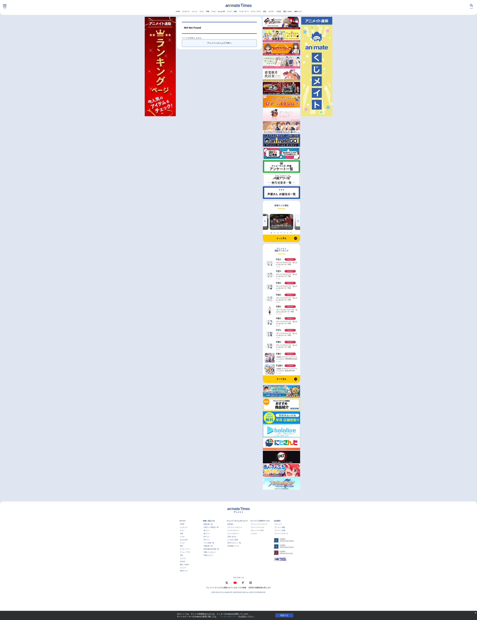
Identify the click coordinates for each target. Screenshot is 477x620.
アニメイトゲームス (257, 527)
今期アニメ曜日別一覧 (211, 527)
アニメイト (278, 524)
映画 (235, 11)
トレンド (194, 11)
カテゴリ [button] (182, 521)
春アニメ (207, 530)
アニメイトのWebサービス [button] (260, 521)
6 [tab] (288, 232)
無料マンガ (297, 11)
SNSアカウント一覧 (234, 543)
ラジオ (213, 11)
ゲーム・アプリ (256, 11)
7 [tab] (291, 232)
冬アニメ (207, 540)
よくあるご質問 (232, 540)
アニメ (202, 11)
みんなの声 (221, 11)
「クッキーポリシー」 (228, 617)
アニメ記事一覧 (209, 543)
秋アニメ (207, 536)
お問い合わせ (231, 536)
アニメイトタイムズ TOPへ (219, 43)
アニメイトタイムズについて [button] (237, 521)
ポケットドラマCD (257, 530)
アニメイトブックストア (259, 524)
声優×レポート (208, 555)
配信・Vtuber (287, 11)
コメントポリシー (233, 533)
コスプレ (271, 11)
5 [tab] (285, 232)
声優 (207, 11)
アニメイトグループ (281, 533)
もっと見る (281, 238)
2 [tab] (275, 232)
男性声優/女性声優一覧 (211, 549)
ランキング (185, 11)
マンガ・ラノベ (244, 11)
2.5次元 (278, 11)
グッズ (229, 11)
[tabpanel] (281, 222)
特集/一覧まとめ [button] (209, 521)
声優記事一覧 (208, 546)
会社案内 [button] (277, 521)
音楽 (264, 11)
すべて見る (281, 379)
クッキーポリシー (233, 530)
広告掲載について (233, 546)
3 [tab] (278, 232)
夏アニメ (207, 533)
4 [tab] (281, 232)
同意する (284, 615)
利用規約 (230, 524)
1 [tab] (272, 232)
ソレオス (254, 533)
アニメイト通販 (280, 527)
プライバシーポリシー (234, 527)
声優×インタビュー (210, 552)
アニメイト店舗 (280, 530)
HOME (178, 11)
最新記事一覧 (208, 524)
